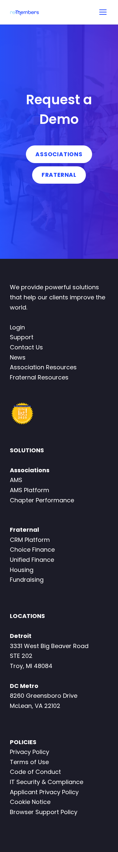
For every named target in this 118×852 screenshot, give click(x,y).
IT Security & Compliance (46, 782)
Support (21, 337)
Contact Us (26, 347)
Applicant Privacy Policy (44, 792)
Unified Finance (32, 560)
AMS (16, 480)
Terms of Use (29, 762)
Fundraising (27, 580)
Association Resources (43, 367)
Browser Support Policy (43, 812)
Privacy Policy (29, 752)
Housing (21, 570)
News (18, 357)
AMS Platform (29, 490)
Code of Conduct (35, 772)
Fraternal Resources (39, 377)
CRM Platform (30, 540)
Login (17, 327)
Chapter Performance (42, 500)
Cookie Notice (30, 802)
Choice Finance (32, 549)
